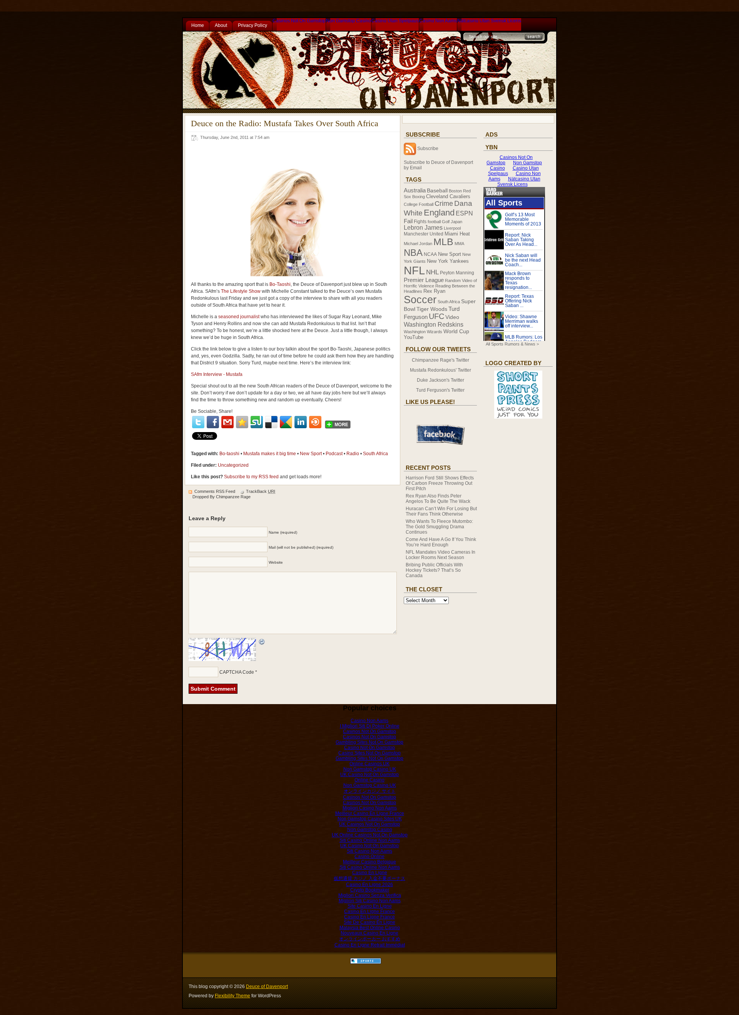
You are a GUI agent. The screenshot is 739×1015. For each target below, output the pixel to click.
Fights (420, 221)
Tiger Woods (431, 309)
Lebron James (423, 227)
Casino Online (369, 856)
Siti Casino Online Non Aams (369, 840)
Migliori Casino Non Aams (370, 808)
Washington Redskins (433, 324)
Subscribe (427, 148)
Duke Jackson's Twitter (440, 380)
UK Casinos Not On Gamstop (369, 824)
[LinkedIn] (300, 422)
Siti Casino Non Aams (369, 851)
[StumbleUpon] (257, 422)
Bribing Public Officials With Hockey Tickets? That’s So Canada (434, 570)
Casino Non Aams (438, 20)
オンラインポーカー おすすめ (369, 939)
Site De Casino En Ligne (369, 922)
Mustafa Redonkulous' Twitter (440, 370)
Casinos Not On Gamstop (299, 20)
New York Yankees (448, 261)
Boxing (418, 196)
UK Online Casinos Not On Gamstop (370, 835)
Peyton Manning (457, 272)
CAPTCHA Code (236, 672)
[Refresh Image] (262, 642)
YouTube (413, 337)
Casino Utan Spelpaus (395, 20)
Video (452, 317)
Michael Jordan (418, 243)
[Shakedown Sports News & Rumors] (365, 962)
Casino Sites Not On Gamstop (369, 753)
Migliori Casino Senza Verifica (369, 895)
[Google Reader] (286, 422)
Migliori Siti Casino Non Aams (370, 900)
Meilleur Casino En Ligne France (369, 813)
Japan (456, 221)
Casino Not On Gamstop (369, 747)
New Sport (311, 453)
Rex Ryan (434, 291)
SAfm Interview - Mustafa (216, 374)
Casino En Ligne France (369, 911)
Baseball (437, 190)
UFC (436, 316)
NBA (413, 252)
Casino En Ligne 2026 (369, 884)
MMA (459, 243)
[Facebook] (213, 422)
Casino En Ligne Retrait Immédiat (369, 945)
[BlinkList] (315, 422)
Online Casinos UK (369, 763)
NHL (432, 272)
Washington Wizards (423, 331)
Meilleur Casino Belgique (369, 862)
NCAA (430, 254)
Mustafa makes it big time (269, 453)
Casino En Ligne (369, 872)
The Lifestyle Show (241, 291)
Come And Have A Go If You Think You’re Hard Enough (441, 542)
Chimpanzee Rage (233, 496)
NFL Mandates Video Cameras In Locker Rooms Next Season (440, 554)
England (439, 212)
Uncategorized (233, 465)
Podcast (334, 453)
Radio (352, 453)
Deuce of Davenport (267, 986)
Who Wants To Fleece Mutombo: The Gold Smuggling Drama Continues (439, 527)
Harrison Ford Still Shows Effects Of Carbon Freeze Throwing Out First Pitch (440, 483)
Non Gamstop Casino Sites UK (370, 818)
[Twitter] (198, 422)
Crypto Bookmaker (369, 890)
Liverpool (452, 228)
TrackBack (260, 491)
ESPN (464, 213)
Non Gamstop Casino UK (369, 769)
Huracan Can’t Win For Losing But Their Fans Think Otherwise (441, 511)
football (434, 221)
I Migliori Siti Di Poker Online (370, 726)
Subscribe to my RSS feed (251, 476)
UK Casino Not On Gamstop (369, 774)
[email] (227, 422)
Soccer (420, 300)
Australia (415, 190)
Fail (408, 221)
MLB (443, 242)
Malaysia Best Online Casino (369, 927)
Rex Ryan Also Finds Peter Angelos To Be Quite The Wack (438, 498)
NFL (414, 270)
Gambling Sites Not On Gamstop (369, 742)
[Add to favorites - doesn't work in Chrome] (242, 422)
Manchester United (423, 234)
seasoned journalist (238, 316)
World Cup (456, 331)
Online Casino (369, 780)
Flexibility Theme (232, 995)
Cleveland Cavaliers (448, 196)
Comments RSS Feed (214, 491)
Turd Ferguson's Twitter (440, 390)
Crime (444, 203)
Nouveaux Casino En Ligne (369, 933)
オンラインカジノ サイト (370, 791)
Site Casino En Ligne (370, 906)
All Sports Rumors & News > (512, 344)
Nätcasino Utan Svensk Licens (489, 20)
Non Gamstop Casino (348, 20)
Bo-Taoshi (280, 284)
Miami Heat (457, 234)
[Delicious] (271, 422)
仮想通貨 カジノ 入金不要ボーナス (369, 878)
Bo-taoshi (229, 453)
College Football (418, 204)
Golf (446, 221)
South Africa (375, 453)
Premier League (424, 280)
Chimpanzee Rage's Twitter (440, 360)
